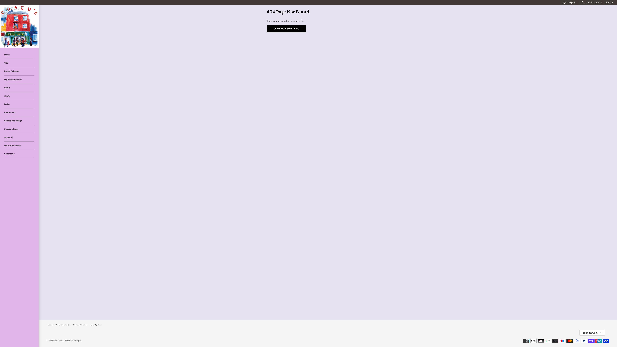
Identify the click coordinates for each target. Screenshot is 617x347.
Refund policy (95, 325)
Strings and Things (13, 121)
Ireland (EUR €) (593, 2)
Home (7, 54)
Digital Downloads (13, 79)
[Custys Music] (19, 26)
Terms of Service (79, 325)
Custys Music (58, 340)
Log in (564, 2)
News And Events (12, 145)
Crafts (7, 96)
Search (49, 325)
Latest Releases (11, 71)
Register (572, 2)
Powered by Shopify (73, 340)
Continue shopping (286, 28)
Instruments (10, 112)
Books (7, 87)
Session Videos (11, 129)
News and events (62, 325)
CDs (6, 63)
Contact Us (9, 153)
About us (8, 137)
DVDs (7, 104)
